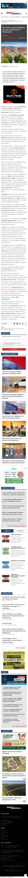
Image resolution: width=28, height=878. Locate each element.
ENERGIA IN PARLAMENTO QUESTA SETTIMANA (18, 576)
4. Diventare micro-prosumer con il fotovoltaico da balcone (14, 715)
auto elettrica (11, 328)
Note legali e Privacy (19, 870)
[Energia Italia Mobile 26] (14, 476)
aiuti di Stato (4, 328)
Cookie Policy (9, 871)
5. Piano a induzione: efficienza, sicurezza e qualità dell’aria (12, 710)
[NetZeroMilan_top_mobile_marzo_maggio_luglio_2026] (14, 5)
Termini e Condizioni (17, 871)
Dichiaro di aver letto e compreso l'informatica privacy (12, 343)
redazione (15, 867)
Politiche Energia (15, 17)
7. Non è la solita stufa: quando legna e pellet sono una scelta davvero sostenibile (12, 699)
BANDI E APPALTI (16, 534)
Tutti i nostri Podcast (19, 726)
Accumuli (3, 837)
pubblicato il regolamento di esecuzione (13, 289)
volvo (13, 329)
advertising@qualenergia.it (11, 847)
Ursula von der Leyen (6, 329)
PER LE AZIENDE (6, 843)
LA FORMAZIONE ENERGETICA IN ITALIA (18, 547)
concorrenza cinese (19, 328)
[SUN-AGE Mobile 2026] (14, 94)
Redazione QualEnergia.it (10, 38)
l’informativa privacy (19, 345)
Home (2, 20)
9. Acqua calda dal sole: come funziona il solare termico (12, 688)
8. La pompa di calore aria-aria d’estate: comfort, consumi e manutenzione (12, 693)
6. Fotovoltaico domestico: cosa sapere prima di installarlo (12, 705)
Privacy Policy (3, 877)
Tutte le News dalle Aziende (16, 526)
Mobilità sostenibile (10, 20)
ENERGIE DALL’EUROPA (18, 560)
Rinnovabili (3, 834)
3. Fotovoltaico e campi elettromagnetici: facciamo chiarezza (11, 720)
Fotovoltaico (5, 17)
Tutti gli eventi (20, 648)
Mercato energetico (5, 836)
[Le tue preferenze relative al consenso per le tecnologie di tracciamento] (25, 875)
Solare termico (4, 839)
